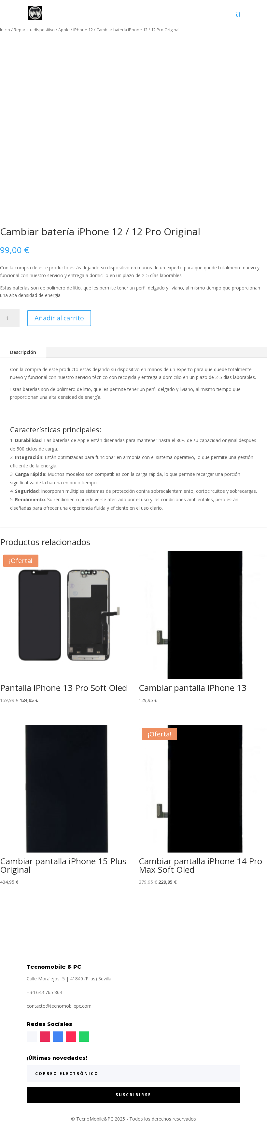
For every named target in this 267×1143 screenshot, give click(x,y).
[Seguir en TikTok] (71, 1036)
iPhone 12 (83, 30)
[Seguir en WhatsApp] (84, 1036)
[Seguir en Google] (58, 1036)
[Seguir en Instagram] (45, 1036)
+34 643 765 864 (44, 992)
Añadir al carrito (59, 318)
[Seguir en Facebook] (32, 1036)
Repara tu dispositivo (34, 30)
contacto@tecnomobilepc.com (59, 1006)
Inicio (5, 30)
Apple (64, 30)
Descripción (23, 352)
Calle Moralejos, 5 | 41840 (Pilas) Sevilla (69, 978)
